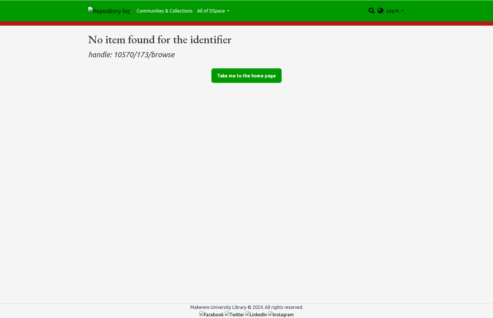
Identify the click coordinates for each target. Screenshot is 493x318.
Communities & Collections (165, 10)
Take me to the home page (246, 75)
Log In (393, 10)
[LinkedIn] (256, 314)
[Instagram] (281, 314)
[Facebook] (212, 314)
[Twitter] (235, 314)
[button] (380, 10)
